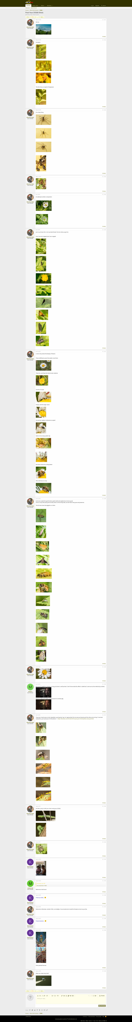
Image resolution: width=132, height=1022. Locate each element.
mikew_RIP (30, 888)
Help (103, 1016)
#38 (105, 918)
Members (49, 5)
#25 (105, 194)
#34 (105, 859)
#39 (105, 930)
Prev (28, 17)
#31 (105, 715)
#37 (105, 906)
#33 (105, 842)
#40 (105, 971)
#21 (105, 19)
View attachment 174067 (42, 885)
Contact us (85, 1016)
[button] (39, 5)
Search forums (34, 7)
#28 (105, 498)
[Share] (103, 20)
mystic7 (30, 691)
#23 (105, 110)
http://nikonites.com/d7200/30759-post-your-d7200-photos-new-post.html (76, 718)
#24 (105, 176)
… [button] (37, 17)
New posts (27, 7)
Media (42, 5)
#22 (105, 40)
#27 (105, 351)
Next (42, 17)
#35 (105, 880)
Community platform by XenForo (66, 1019)
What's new (35, 5)
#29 (105, 666)
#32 (105, 806)
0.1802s (96, 1020)
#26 (105, 229)
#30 (105, 684)
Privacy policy (98, 1016)
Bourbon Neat (29, 14)
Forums (28, 5)
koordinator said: (40, 883)
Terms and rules (91, 1016)
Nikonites (29, 1016)
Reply (104, 36)
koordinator (30, 866)
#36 (105, 895)
